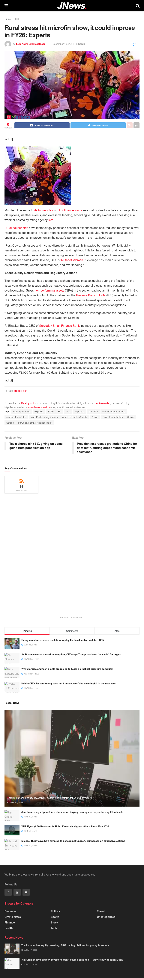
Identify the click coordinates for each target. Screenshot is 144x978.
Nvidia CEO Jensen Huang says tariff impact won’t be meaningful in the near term (68, 683)
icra (68, 411)
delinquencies (43, 210)
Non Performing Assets (44, 417)
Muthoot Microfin (72, 260)
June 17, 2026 (16, 802)
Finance (9, 922)
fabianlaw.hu (102, 403)
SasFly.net (27, 403)
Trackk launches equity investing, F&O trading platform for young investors (49, 798)
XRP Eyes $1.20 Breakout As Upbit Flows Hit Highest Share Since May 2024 (65, 826)
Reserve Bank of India (91, 295)
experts (38, 411)
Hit (60, 411)
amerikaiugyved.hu (39, 407)
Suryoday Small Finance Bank (59, 325)
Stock (16, 18)
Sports (55, 917)
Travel (101, 911)
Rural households (16, 228)
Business (10, 911)
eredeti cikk (20, 391)
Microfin (93, 411)
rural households (113, 417)
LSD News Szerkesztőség (31, 44)
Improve (79, 411)
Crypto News (12, 917)
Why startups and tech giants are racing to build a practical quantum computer (67, 669)
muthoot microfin (16, 417)
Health (8, 928)
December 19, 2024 (63, 44)
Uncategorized (106, 917)
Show (130, 417)
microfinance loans (69, 210)
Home (7, 18)
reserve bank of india (75, 417)
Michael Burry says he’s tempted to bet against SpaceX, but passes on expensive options (73, 841)
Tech (54, 928)
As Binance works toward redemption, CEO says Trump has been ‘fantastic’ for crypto (71, 654)
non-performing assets (49, 290)
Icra (50, 220)
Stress (10, 422)
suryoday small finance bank (35, 422)
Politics (55, 911)
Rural (95, 417)
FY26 (51, 411)
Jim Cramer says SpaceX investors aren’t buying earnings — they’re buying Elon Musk (72, 812)
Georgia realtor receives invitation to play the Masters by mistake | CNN (62, 640)
